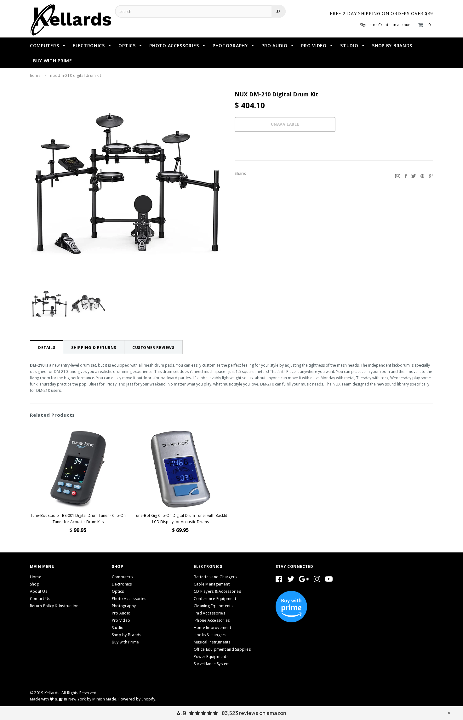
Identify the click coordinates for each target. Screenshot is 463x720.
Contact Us (40, 598)
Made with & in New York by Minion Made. (73, 699)
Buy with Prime (125, 642)
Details (46, 347)
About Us (38, 591)
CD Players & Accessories (217, 591)
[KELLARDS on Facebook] (279, 580)
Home (35, 75)
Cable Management (212, 584)
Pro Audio (121, 613)
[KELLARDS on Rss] (329, 580)
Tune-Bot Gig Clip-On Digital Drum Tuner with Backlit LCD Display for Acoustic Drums (180, 518)
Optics (118, 591)
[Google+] (431, 175)
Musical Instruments (212, 642)
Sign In (366, 24)
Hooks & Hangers (210, 634)
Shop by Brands (126, 634)
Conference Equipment (215, 598)
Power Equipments (211, 656)
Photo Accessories (129, 598)
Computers (122, 577)
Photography (124, 606)
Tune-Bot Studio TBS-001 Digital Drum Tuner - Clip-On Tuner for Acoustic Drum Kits (78, 518)
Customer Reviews (153, 347)
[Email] (397, 175)
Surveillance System (212, 663)
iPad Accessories (209, 613)
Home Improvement (212, 627)
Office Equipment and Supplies (222, 649)
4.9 (181, 713)
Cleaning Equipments (213, 606)
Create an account (395, 24)
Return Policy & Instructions (55, 606)
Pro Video (121, 620)
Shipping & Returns (93, 347)
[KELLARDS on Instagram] (317, 580)
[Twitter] (413, 175)
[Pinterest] (422, 175)
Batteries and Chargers (215, 577)
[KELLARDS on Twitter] (290, 580)
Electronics (122, 584)
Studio (117, 627)
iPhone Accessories (212, 620)
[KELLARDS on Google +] (304, 580)
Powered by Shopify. (137, 699)
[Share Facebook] (406, 175)
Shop (34, 584)
